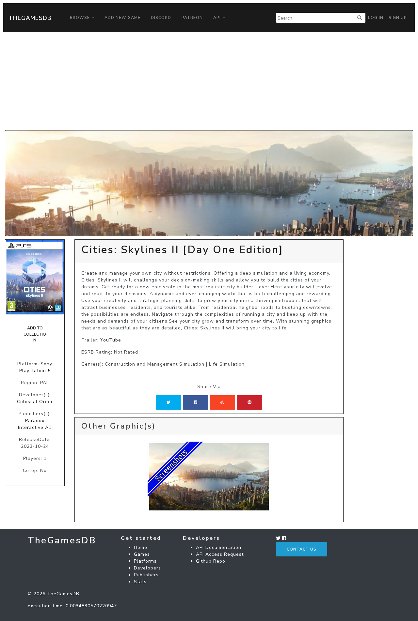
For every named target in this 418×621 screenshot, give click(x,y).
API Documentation (218, 547)
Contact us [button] (301, 549)
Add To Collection (35, 334)
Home (140, 547)
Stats (140, 582)
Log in (375, 17)
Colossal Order (35, 402)
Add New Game (122, 17)
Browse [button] (80, 17)
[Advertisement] (209, 81)
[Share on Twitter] (168, 402)
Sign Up (398, 17)
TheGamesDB (30, 18)
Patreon (192, 17)
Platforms (145, 561)
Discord (161, 17)
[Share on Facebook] (195, 402)
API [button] (217, 17)
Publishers (146, 575)
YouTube (110, 340)
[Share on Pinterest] (249, 402)
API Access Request (220, 554)
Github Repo (210, 561)
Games (142, 554)
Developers (147, 568)
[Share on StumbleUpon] (222, 402)
